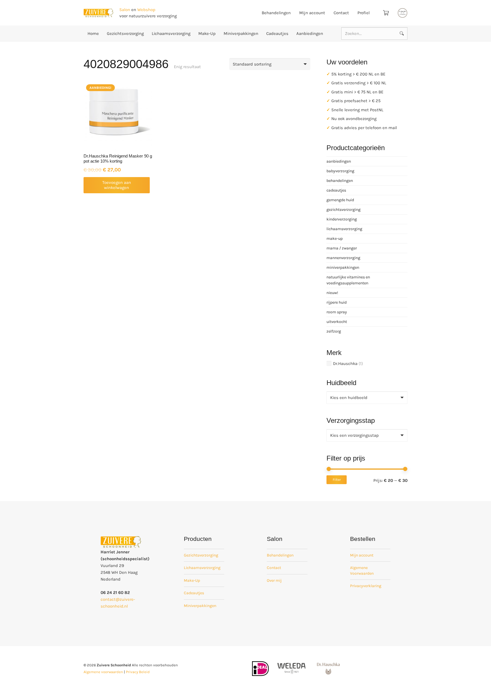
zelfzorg (333, 331)
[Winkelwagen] (386, 13)
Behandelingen (280, 555)
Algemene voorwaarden (103, 672)
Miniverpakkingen (200, 605)
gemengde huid (340, 200)
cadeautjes (336, 190)
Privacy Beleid (138, 672)
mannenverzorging (343, 257)
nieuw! (332, 292)
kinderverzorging (341, 219)
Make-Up (192, 580)
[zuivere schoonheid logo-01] (98, 13)
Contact (274, 567)
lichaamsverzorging (344, 228)
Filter (337, 480)
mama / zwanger (341, 248)
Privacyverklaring (365, 585)
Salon (124, 9)
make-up (334, 238)
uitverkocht (336, 321)
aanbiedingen (338, 161)
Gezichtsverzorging (201, 555)
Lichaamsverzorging (202, 567)
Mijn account (361, 555)
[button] (117, 185)
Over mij (274, 580)
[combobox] (366, 397)
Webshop (146, 9)
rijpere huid (336, 302)
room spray (336, 312)
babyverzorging (340, 171)
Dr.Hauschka (345, 363)
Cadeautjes (194, 593)
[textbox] (348, 397)
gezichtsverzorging (343, 209)
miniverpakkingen (342, 267)
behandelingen (339, 180)
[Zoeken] (401, 33)
